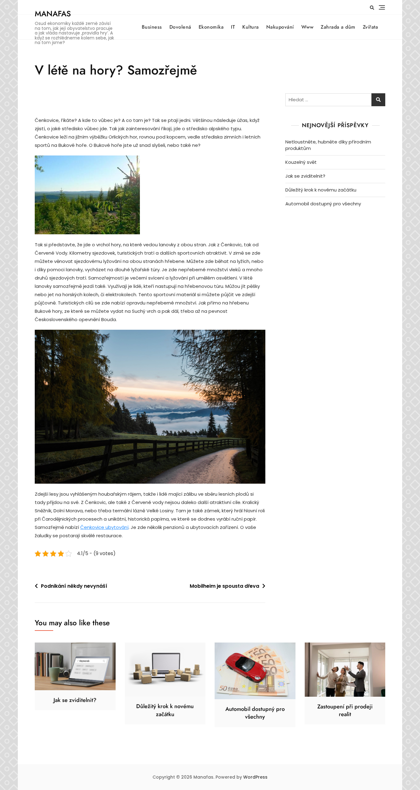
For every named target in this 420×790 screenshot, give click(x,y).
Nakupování (280, 26)
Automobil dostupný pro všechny (323, 203)
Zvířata (370, 26)
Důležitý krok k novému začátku (320, 190)
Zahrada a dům (338, 26)
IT (233, 26)
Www (307, 26)
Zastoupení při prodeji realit (345, 710)
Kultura (250, 26)
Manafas (53, 13)
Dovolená (180, 26)
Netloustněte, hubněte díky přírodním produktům (328, 145)
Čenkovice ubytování (104, 527)
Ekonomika (211, 26)
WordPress (255, 777)
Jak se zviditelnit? (305, 176)
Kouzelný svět (301, 162)
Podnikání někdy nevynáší (74, 586)
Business (152, 26)
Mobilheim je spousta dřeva (224, 586)
